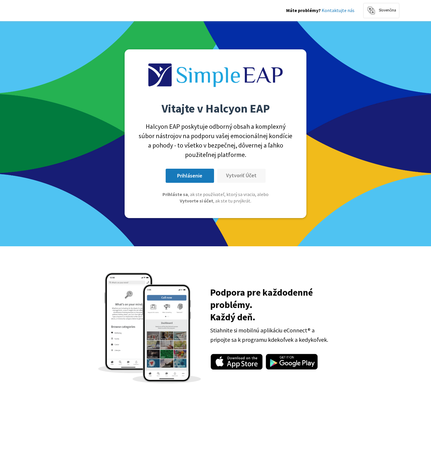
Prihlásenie (189, 175)
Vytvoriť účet (241, 175)
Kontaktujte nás (338, 10)
